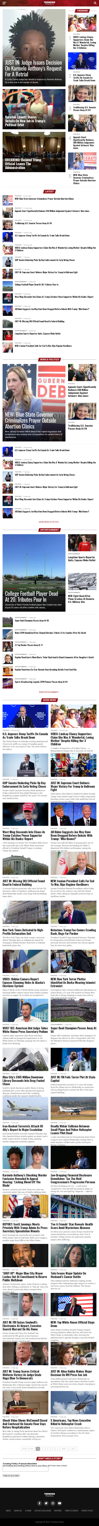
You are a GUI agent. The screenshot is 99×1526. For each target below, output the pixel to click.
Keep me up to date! (11, 1476)
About (8, 1510)
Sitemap (28, 1510)
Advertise (18, 1510)
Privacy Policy (87, 1510)
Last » (73, 1449)
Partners (58, 1510)
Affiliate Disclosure (43, 1510)
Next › (64, 1449)
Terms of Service (71, 1510)
